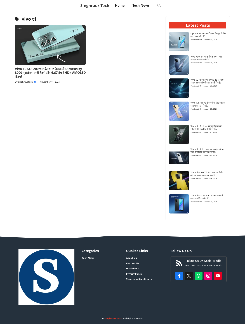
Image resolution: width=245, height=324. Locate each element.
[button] (159, 5)
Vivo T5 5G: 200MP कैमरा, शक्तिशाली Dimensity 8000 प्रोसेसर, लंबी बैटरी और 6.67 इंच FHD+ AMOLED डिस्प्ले (50, 73)
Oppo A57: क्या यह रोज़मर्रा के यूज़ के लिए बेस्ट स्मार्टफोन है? (208, 35)
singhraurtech (25, 81)
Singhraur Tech (94, 5)
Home (120, 5)
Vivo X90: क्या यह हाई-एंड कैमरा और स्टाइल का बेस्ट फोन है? (206, 58)
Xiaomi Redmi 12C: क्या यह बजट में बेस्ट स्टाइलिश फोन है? (206, 197)
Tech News (141, 5)
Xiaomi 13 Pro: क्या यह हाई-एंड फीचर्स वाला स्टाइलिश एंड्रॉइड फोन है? (207, 151)
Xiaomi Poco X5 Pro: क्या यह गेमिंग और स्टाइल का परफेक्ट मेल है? (206, 174)
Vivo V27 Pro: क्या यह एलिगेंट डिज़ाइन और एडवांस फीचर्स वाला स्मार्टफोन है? (207, 81)
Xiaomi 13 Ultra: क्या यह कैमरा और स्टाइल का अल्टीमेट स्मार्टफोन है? (206, 127)
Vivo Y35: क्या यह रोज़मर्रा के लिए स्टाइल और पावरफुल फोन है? (207, 104)
